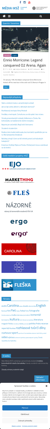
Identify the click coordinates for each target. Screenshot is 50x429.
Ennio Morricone (24, 72)
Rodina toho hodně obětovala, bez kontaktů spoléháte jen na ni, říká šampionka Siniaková (24, 133)
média (21, 323)
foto (27, 311)
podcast (26, 324)
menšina (16, 324)
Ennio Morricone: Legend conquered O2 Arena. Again (24, 62)
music (36, 72)
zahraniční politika (20, 338)
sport (15, 333)
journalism (26, 315)
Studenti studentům (9, 128)
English (14, 55)
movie (32, 72)
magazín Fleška (7, 323)
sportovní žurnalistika (24, 333)
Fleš (13, 310)
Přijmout (25, 407)
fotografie (34, 310)
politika (32, 323)
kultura (14, 319)
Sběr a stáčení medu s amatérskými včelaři (18, 103)
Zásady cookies (16, 426)
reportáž (5, 328)
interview (20, 315)
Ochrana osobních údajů (29, 426)
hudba (14, 315)
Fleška (18, 311)
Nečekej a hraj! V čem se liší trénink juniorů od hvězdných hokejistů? (22, 140)
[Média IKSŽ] (25, 7)
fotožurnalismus (6, 315)
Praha (38, 323)
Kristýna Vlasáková (21, 69)
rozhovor (6, 333)
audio (4, 305)
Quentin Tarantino (9, 75)
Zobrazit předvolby (25, 420)
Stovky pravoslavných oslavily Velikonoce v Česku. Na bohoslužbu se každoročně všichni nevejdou (21, 119)
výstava (11, 337)
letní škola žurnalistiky (26, 320)
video (5, 337)
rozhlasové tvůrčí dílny (31, 327)
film (8, 310)
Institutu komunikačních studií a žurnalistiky (22, 362)
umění (44, 333)
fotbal (22, 310)
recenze (44, 323)
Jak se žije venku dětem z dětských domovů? (18, 106)
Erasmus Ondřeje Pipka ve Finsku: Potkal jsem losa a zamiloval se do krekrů (25, 146)
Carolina (13, 305)
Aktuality (7, 55)
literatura (38, 319)
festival (4, 311)
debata (21, 306)
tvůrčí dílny (40, 333)
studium (34, 333)
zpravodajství (29, 337)
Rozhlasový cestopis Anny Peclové (14, 110)
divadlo (25, 306)
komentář (36, 315)
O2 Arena (42, 72)
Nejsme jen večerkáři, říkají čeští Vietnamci (17, 124)
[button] (46, 386)
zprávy (36, 338)
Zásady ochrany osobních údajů (13, 369)
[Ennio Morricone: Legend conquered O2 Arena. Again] (25, 28)
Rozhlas (13, 328)
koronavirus (5, 320)
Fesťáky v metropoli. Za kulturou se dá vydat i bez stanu (22, 114)
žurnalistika (12, 340)
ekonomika (32, 306)
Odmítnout (25, 414)
